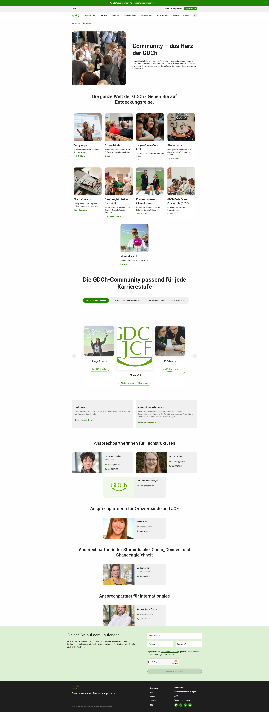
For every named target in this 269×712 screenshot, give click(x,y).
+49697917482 (145, 619)
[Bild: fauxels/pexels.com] (192, 192)
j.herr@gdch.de (145, 576)
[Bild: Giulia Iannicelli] (98, 192)
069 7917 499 (113, 469)
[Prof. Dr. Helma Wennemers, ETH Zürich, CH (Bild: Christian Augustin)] (98, 138)
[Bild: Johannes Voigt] (129, 192)
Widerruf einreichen (182, 700)
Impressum (178, 688)
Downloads (154, 692)
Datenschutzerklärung (170, 652)
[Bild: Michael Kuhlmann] (161, 138)
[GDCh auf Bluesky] (185, 705)
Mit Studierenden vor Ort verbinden (134, 383)
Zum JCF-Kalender (99, 369)
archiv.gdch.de (148, 3)
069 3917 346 (177, 466)
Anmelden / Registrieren (173, 8)
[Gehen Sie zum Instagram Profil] (180, 705)
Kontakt (153, 701)
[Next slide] (195, 356)
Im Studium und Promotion (96, 300)
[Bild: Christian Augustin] (122, 81)
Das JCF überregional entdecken (170, 370)
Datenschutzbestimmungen (185, 692)
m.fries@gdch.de (146, 527)
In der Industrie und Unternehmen (127, 300)
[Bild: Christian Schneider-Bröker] (129, 138)
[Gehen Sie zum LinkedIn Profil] (176, 705)
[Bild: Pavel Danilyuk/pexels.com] (192, 138)
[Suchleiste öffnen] (195, 15)
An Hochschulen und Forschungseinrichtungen (167, 300)
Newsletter (154, 688)
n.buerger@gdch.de (147, 486)
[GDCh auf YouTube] (190, 705)
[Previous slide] (74, 356)
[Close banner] (265, 2)
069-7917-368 (145, 531)
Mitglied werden (190, 8)
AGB (176, 696)
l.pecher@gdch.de (178, 462)
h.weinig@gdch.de (146, 614)
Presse (152, 697)
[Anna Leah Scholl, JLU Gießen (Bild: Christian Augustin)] (111, 352)
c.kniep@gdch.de (114, 465)
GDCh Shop (154, 705)
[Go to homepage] (75, 15)
